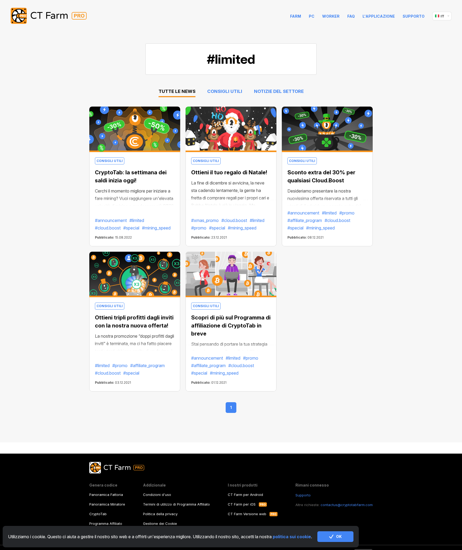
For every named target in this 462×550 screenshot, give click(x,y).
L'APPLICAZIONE (379, 16)
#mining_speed (156, 228)
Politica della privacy (160, 514)
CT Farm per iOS (242, 504)
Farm (295, 16)
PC (311, 16)
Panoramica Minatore (107, 504)
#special (131, 228)
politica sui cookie (292, 536)
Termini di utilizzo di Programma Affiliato (176, 504)
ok (339, 536)
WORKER (331, 16)
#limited (136, 220)
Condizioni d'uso (157, 494)
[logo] (53, 16)
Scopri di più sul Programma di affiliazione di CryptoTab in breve (231, 325)
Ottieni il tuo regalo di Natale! (229, 172)
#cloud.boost (108, 228)
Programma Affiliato (105, 523)
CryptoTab (98, 514)
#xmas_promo (205, 220)
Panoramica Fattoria (106, 494)
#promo (198, 228)
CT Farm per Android (245, 494)
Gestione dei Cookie (160, 523)
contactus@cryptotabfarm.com (347, 505)
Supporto (414, 16)
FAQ (351, 16)
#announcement (111, 220)
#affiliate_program (304, 220)
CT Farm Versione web (247, 514)
